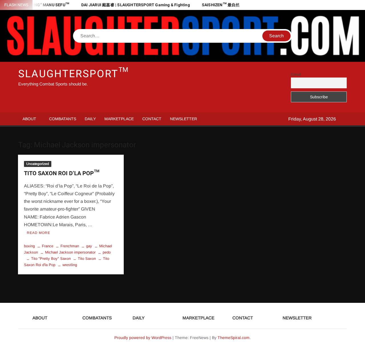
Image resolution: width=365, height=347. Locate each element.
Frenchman (69, 246)
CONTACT (151, 119)
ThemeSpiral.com (234, 337)
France (47, 246)
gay (89, 246)
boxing (29, 246)
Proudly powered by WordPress (142, 337)
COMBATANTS (62, 119)
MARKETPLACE (119, 119)
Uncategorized (37, 164)
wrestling (69, 265)
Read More (38, 233)
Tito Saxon (87, 258)
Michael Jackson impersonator (70, 252)
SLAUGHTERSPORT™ (73, 73)
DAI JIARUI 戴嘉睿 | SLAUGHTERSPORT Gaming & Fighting (135, 5)
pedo (107, 252)
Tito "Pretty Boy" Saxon (51, 258)
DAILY (90, 119)
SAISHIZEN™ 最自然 (221, 5)
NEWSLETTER (183, 119)
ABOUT (29, 119)
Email (296, 74)
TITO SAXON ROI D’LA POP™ (61, 173)
